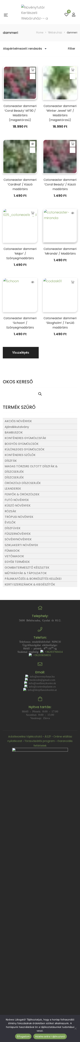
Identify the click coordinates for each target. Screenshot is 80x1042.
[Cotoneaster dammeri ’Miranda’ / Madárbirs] (60, 226)
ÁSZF (48, 736)
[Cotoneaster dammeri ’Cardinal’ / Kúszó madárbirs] (20, 156)
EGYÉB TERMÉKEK (17, 562)
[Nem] (75, 1028)
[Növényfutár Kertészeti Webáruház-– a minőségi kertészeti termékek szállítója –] (36, 14)
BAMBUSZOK (14, 432)
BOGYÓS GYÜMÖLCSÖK (22, 444)
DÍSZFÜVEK (12, 528)
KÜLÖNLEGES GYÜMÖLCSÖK (24, 449)
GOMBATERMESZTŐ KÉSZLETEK (27, 567)
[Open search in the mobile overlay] (40, 393)
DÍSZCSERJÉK (14, 477)
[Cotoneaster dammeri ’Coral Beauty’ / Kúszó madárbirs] (60, 156)
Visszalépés (20, 352)
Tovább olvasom (32, 144)
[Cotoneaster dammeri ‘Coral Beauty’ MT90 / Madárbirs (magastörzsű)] (20, 83)
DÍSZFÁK (11, 461)
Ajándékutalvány (17, 427)
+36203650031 (41, 654)
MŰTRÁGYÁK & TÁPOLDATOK (26, 573)
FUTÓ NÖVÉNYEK (17, 500)
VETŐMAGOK (14, 556)
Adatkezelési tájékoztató (25, 736)
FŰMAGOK (12, 550)
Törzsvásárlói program (40, 741)
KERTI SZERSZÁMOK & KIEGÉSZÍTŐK (30, 584)
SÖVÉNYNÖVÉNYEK (18, 539)
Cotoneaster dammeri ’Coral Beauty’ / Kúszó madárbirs (60, 184)
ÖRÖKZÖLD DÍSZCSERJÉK (23, 483)
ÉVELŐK (10, 522)
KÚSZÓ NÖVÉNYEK (18, 505)
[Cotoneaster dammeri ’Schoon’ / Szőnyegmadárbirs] (20, 295)
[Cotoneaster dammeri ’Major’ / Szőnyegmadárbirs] (20, 225)
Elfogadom (23, 1036)
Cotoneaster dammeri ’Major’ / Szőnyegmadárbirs (20, 253)
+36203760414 (53, 651)
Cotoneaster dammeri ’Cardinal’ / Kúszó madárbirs (20, 184)
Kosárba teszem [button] (32, 70)
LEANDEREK (13, 488)
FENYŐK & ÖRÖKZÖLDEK (22, 494)
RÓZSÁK (10, 511)
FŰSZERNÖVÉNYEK (18, 534)
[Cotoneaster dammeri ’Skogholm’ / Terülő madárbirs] (60, 295)
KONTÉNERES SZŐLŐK (20, 455)
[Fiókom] (73, 14)
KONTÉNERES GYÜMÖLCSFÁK (25, 438)
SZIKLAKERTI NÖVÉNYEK (21, 545)
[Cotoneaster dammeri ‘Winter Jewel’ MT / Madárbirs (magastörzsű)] (60, 82)
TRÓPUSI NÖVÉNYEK (19, 517)
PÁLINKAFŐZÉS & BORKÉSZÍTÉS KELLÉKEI (33, 579)
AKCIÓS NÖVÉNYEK (18, 421)
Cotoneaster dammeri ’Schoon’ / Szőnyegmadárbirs (20, 323)
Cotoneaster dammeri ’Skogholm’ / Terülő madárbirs (60, 323)
